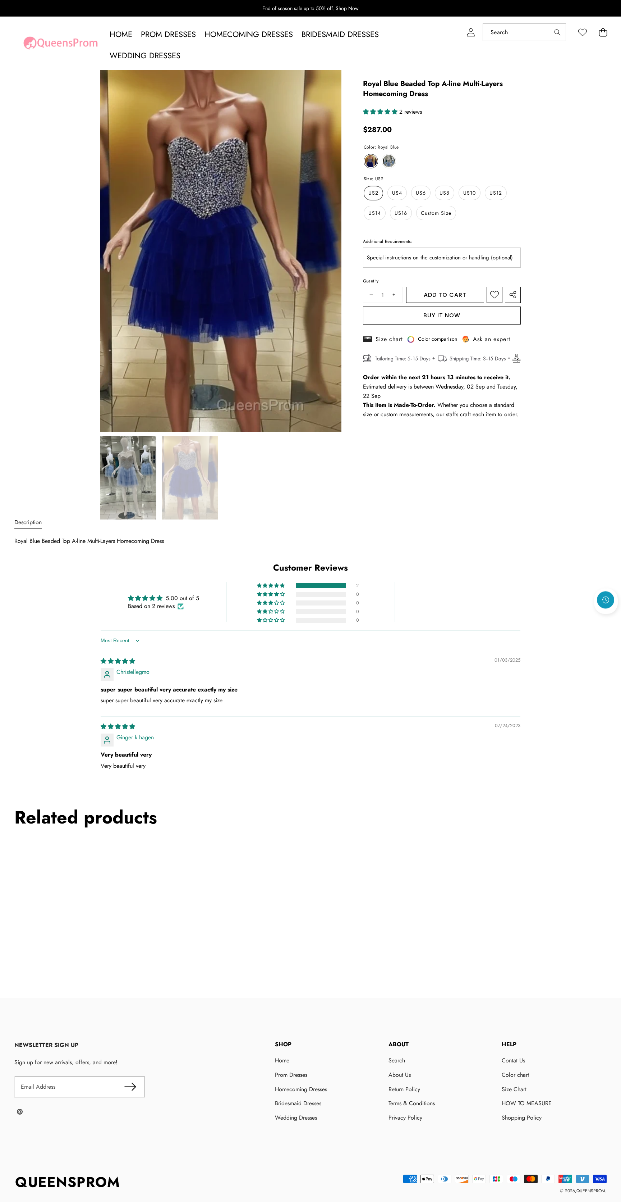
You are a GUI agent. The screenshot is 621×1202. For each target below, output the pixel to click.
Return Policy (404, 1089)
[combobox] (524, 32)
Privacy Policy (405, 1117)
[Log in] (471, 32)
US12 (495, 193)
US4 (397, 193)
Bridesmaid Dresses (298, 1103)
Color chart (515, 1075)
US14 (374, 213)
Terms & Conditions (411, 1103)
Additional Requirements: (388, 242)
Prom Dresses (291, 1075)
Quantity (371, 281)
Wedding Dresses (296, 1117)
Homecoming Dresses (301, 1089)
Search (396, 1060)
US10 (469, 193)
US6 (421, 193)
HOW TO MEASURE (527, 1103)
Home (282, 1060)
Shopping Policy (522, 1117)
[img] (118, 661)
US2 (373, 193)
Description (28, 522)
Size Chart (514, 1089)
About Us (399, 1075)
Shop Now (347, 8)
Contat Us (513, 1060)
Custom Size (436, 213)
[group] (128, 478)
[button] (603, 32)
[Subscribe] (130, 1087)
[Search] (557, 32)
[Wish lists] (582, 32)
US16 (401, 213)
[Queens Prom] (60, 45)
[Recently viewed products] (605, 599)
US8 (445, 193)
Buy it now (441, 315)
